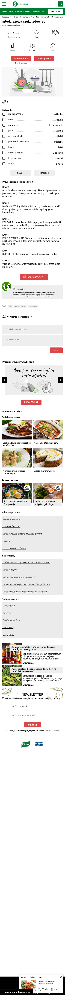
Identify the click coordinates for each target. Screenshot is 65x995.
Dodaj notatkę (35, 277)
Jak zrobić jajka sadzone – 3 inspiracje (16, 502)
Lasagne (6, 541)
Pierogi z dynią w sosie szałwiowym (14, 472)
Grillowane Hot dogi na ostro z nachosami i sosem (26, 562)
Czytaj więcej (28, 663)
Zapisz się (32, 725)
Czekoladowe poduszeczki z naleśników (17, 444)
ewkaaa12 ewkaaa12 (14, 25)
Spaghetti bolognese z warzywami (18, 577)
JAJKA (10, 306)
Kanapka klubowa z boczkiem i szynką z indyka (24, 591)
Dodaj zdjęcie (31, 402)
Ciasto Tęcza (8, 635)
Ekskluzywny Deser (11, 620)
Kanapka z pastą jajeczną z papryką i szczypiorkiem (26, 584)
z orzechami (33, 306)
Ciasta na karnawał (41, 17)
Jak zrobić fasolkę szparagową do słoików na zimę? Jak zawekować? (34, 670)
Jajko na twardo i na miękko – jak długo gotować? (45, 502)
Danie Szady (8, 627)
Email (20, 173)
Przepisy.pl (6, 17)
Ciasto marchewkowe (45, 471)
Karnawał (26, 17)
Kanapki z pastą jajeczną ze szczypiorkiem (22, 533)
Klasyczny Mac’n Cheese (14, 548)
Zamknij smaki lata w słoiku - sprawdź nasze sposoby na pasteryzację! (33, 648)
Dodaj (56, 350)
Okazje (16, 17)
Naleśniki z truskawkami (46, 443)
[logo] (20, 4)
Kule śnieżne (8, 605)
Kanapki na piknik (10, 569)
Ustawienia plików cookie (17, 992)
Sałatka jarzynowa (11, 519)
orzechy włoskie (20, 306)
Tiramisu (6, 613)
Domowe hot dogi (11, 526)
